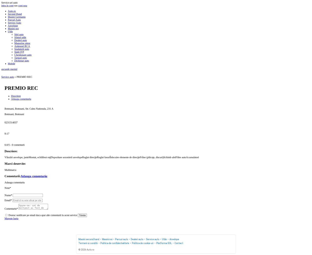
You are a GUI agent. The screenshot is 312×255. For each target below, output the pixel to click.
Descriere (16, 96)
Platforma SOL (164, 243)
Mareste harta (11, 218)
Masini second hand (88, 239)
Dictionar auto (21, 60)
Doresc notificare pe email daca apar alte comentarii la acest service (42, 215)
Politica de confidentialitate (114, 243)
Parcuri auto (121, 239)
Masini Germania (17, 17)
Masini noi (13, 28)
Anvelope (13, 25)
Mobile (11, 63)
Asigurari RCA (22, 46)
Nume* (8, 195)
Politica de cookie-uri (143, 243)
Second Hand (15, 14)
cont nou (22, 5)
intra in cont (7, 5)
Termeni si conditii (88, 243)
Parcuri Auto (14, 19)
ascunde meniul (9, 69)
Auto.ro (12, 11)
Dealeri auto (20, 40)
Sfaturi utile (20, 37)
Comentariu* (11, 208)
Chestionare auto (23, 54)
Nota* (8, 188)
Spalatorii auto (21, 49)
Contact (179, 243)
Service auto (7, 77)
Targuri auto (20, 57)
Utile (10, 31)
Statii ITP (19, 52)
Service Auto (14, 22)
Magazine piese (22, 43)
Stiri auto (19, 34)
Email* (8, 200)
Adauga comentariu (21, 99)
